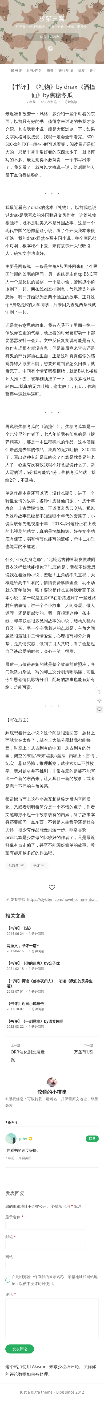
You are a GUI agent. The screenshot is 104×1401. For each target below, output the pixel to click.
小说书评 (14, 70)
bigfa (35, 1392)
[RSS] (50, 48)
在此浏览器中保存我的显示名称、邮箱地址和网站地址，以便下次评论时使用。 (55, 1280)
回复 (92, 1138)
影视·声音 (34, 70)
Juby (23, 1138)
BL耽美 (16, 865)
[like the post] (52, 887)
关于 (93, 70)
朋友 (81, 70)
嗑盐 (50, 70)
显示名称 (14, 1216)
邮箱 (10, 1236)
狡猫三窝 (52, 18)
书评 (39, 865)
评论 (10, 1294)
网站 (9, 1256)
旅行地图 (65, 70)
